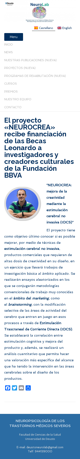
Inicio (8, 44)
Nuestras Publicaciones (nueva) (30, 60)
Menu (13, 37)
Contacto (13, 107)
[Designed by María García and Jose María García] (40, 11)
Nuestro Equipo (17, 99)
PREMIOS (11, 91)
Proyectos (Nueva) (20, 68)
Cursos (10, 83)
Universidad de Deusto (40, 439)
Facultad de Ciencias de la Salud (40, 434)
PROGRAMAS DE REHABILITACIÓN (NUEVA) (35, 76)
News (8, 52)
